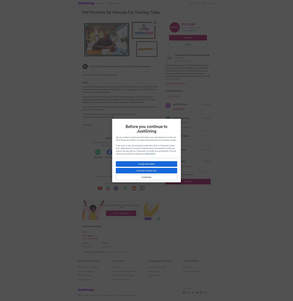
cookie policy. (150, 154)
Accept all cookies (146, 164)
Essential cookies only (146, 170)
